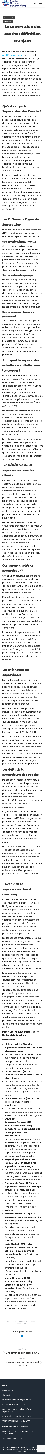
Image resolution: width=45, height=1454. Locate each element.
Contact (6, 1395)
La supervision (9, 18)
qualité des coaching (13, 55)
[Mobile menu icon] (40, 3)
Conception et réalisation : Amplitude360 (18, 1449)
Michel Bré (8, 21)
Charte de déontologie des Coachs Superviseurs (18, 1410)
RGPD (24, 1452)
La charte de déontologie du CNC (17, 1400)
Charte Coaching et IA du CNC (16, 1421)
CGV (28, 1452)
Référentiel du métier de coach (16, 1416)
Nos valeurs (7, 1390)
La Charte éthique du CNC (14, 1404)
